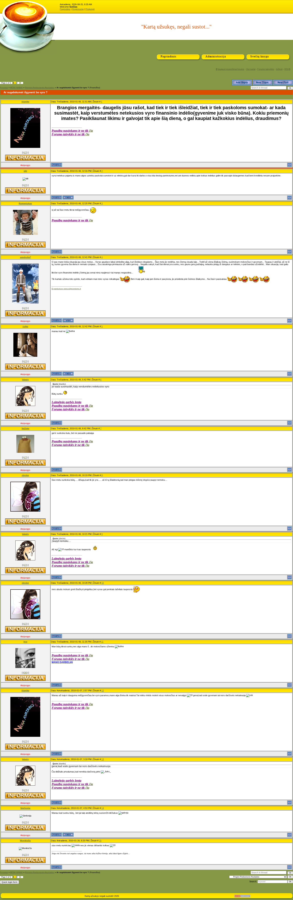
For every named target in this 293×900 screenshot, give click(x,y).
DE (25, 672)
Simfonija (25, 808)
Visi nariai (250, 69)
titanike (25, 101)
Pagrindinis (65, 9)
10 (102, 583)
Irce (25, 642)
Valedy (25, 379)
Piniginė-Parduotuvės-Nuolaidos (39, 88)
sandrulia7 (25, 257)
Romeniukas (25, 203)
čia (91, 130)
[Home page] (68, 320)
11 (102, 642)
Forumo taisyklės (265, 69)
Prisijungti (89, 9)
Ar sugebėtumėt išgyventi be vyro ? (73, 88)
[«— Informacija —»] (25, 157)
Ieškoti (279, 69)
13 (102, 759)
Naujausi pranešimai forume (230, 69)
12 (102, 690)
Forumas (4, 88)
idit (25, 171)
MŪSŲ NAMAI (16, 88)
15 (100, 840)
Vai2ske (25, 428)
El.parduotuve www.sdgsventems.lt (66, 289)
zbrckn (25, 475)
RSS (286, 69)
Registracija (78, 9)
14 (102, 808)
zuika (25, 326)
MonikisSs (25, 840)
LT (25, 152)
